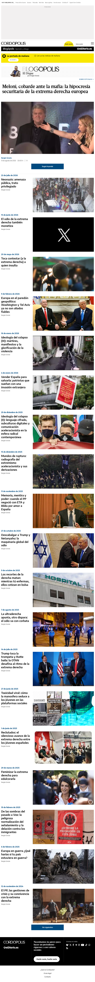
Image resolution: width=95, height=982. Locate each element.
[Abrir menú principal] (92, 43)
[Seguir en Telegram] (76, 945)
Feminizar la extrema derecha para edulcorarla (14, 775)
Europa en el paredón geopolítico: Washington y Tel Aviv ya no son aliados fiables (15, 304)
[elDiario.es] (16, 947)
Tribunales (35, 2)
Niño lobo (41, 2)
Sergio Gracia (6, 158)
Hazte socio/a (69, 44)
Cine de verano (57, 2)
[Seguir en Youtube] (82, 945)
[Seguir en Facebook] (73, 945)
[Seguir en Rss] (67, 948)
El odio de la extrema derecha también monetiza (14, 222)
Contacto (47, 977)
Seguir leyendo (47, 166)
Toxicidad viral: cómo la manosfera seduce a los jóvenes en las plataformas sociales (15, 698)
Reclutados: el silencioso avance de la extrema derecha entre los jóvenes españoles (15, 737)
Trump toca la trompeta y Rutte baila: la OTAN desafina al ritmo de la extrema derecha (15, 660)
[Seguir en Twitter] (70, 945)
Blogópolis (8, 48)
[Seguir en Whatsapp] (89, 945)
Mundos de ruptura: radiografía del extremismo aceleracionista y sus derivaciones (14, 462)
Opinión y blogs (22, 49)
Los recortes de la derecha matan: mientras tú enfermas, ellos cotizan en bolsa (15, 579)
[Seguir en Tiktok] (86, 945)
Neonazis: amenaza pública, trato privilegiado (13, 183)
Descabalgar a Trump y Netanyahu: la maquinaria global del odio (15, 540)
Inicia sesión (79, 44)
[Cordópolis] (16, 942)
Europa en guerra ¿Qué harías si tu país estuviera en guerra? (15, 854)
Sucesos (29, 2)
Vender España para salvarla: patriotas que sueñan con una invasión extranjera (15, 382)
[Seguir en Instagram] (79, 945)
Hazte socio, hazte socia (46, 959)
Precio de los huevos (21, 2)
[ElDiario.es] (84, 49)
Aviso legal (47, 973)
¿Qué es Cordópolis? (47, 970)
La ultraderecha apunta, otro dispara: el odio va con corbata (15, 617)
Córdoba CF (65, 2)
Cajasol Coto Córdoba (75, 2)
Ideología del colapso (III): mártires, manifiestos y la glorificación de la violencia (14, 344)
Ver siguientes (47, 927)
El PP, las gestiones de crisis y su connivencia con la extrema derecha (15, 895)
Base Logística (48, 2)
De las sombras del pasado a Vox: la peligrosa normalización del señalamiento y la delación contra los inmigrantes (13, 822)
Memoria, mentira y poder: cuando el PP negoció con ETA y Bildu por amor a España (13, 502)
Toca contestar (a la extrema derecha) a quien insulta (13, 262)
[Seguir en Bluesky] (67, 945)
